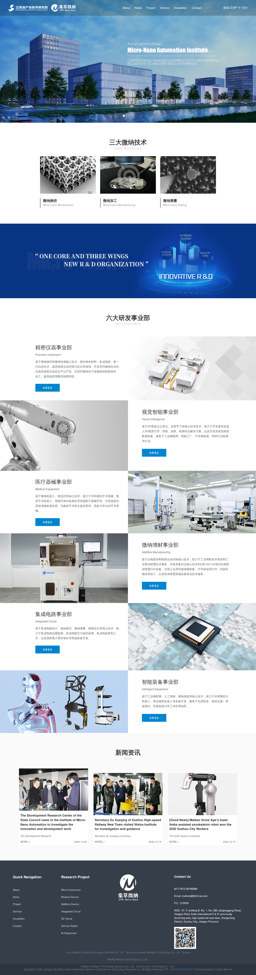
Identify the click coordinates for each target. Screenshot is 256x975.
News (138, 8)
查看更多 (47, 387)
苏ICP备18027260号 (182, 969)
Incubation (180, 8)
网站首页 (112, 8)
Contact (196, 8)
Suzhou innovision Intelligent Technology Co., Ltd (153, 952)
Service (164, 8)
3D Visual (66, 918)
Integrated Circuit (70, 911)
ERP (233, 7)
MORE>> (25, 841)
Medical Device (70, 897)
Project (150, 8)
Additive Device (70, 904)
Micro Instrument (70, 890)
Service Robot (69, 926)
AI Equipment (68, 933)
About (126, 8)
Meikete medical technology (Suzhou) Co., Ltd (98, 952)
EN (245, 7)
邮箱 (226, 7)
